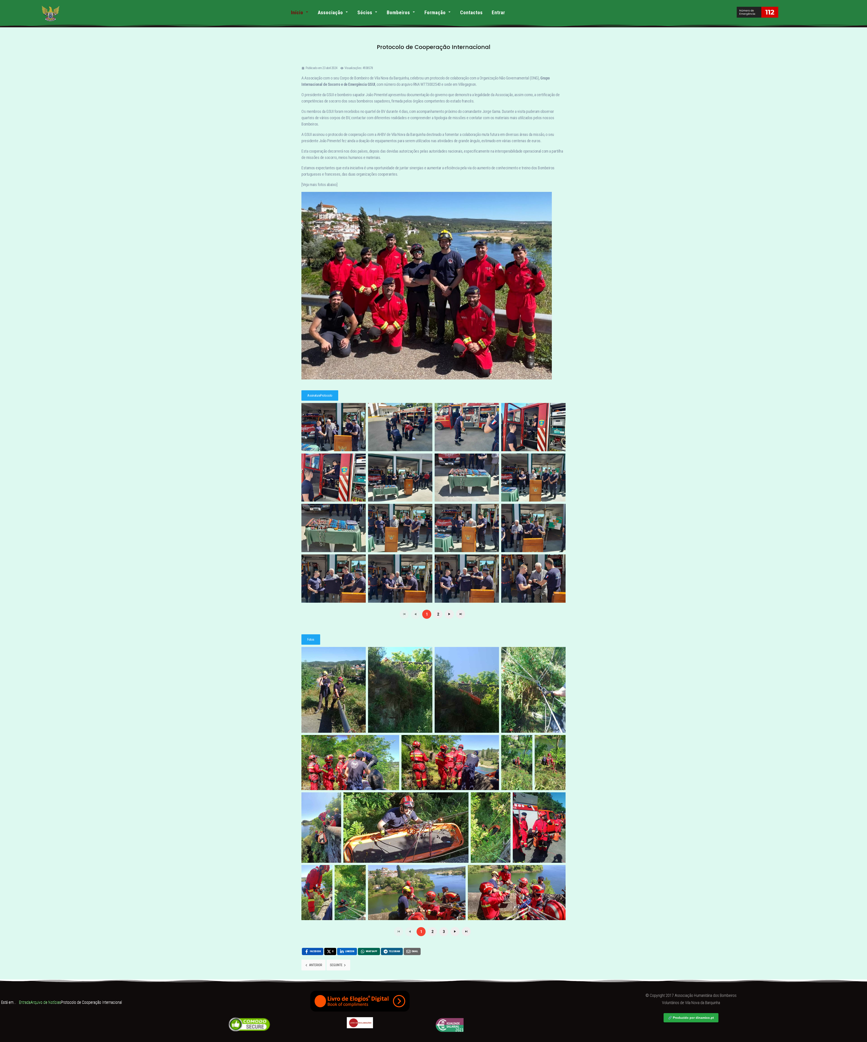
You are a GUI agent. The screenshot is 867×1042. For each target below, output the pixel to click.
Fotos (310, 639)
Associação (330, 12)
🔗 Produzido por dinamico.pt (691, 1017)
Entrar (498, 12)
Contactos (471, 12)
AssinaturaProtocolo (319, 395)
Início (297, 12)
